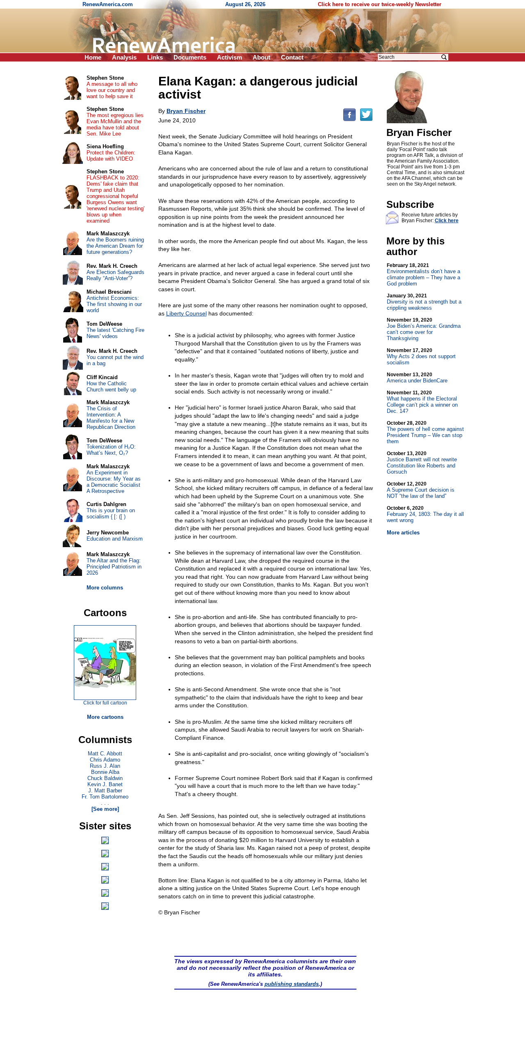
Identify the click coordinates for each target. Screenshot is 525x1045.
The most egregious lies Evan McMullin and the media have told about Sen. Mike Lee (115, 124)
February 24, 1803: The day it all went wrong (425, 514)
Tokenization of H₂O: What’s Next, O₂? (111, 450)
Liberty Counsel (186, 313)
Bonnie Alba (105, 772)
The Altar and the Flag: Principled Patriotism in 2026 (114, 566)
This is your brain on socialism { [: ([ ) (111, 513)
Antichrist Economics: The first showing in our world (114, 304)
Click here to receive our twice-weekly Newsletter (379, 4)
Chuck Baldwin (105, 778)
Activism (229, 57)
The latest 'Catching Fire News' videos (115, 333)
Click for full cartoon (105, 703)
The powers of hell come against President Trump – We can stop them (425, 432)
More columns (105, 588)
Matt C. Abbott (105, 753)
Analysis (124, 57)
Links (155, 57)
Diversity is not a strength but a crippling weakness (424, 302)
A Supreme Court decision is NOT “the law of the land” (420, 490)
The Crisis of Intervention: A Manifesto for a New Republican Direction (111, 417)
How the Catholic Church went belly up (111, 386)
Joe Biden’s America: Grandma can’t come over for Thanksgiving (424, 329)
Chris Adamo (105, 760)
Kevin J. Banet (105, 784)
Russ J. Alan (105, 766)
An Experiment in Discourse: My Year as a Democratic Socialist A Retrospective (114, 482)
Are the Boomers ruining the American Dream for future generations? (115, 246)
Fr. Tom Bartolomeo (105, 797)
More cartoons (105, 717)
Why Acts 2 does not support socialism (421, 357)
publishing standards (292, 984)
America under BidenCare (417, 378)
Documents (189, 57)
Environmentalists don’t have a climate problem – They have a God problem (423, 274)
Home (92, 57)
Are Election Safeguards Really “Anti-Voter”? (115, 275)
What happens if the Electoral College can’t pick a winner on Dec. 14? (422, 402)
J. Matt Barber (105, 790)
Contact (292, 57)
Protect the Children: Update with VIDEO (111, 156)
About (261, 57)
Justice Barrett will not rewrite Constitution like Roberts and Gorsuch (422, 463)
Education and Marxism (115, 539)
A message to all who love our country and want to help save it (112, 90)
